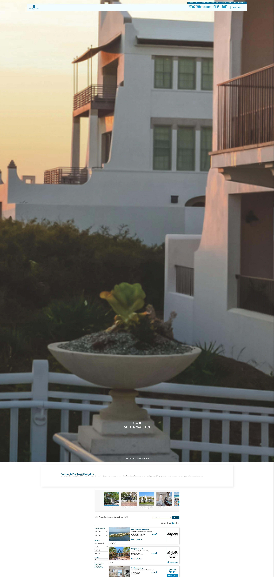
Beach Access (210, 2)
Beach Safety (202, 2)
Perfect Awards (193, 2)
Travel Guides (241, 2)
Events (234, 2)
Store (229, 2)
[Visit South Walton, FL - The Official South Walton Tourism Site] (34, 7)
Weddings (224, 2)
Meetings (217, 2)
